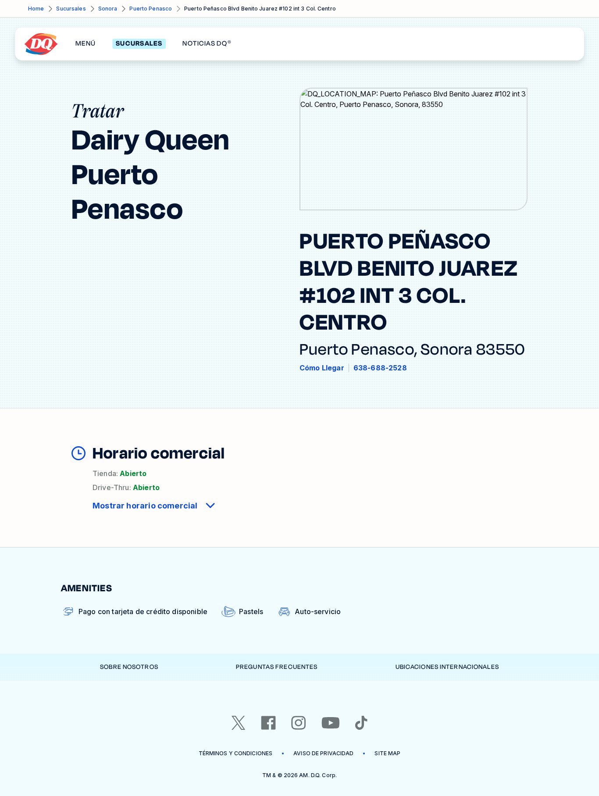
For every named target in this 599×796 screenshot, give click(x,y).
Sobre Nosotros (129, 667)
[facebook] (268, 723)
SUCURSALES (139, 44)
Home (36, 8)
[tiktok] (361, 723)
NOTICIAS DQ (206, 44)
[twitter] (239, 723)
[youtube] (330, 722)
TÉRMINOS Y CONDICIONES (236, 753)
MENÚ (85, 44)
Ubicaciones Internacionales (447, 667)
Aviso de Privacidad (323, 753)
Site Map (387, 753)
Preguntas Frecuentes (276, 667)
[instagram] (298, 723)
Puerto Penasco (150, 8)
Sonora (108, 8)
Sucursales (71, 8)
